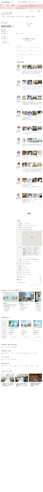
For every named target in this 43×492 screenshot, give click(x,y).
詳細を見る (26, 336)
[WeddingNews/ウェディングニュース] (6, 2)
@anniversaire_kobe (26, 272)
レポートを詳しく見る (18, 86)
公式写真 (5, 31)
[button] (39, 303)
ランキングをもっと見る (38, 340)
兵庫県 (2, 14)
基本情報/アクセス (6, 42)
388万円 (33, 16)
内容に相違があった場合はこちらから (36, 285)
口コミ (17, 33)
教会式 (24, 263)
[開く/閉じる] (40, 276)
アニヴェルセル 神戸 (6, 13)
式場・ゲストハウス (7, 14)
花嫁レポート (5, 36)
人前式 (26, 263)
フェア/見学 (5, 40)
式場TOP (4, 29)
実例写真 (5, 33)
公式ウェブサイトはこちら (27, 274)
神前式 (29, 263)
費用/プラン (5, 38)
